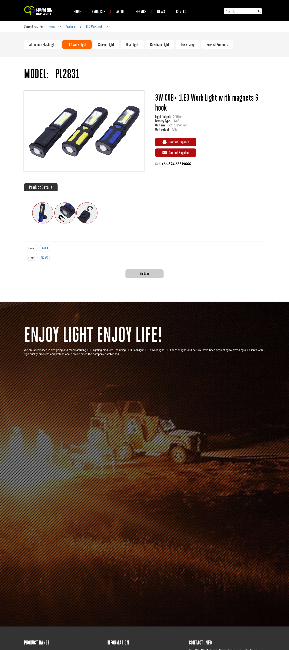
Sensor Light (106, 44)
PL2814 (44, 248)
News (161, 12)
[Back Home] (38, 5)
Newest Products (217, 44)
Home (52, 26)
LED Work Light (94, 26)
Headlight (132, 44)
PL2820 (44, 258)
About (120, 12)
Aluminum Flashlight (42, 44)
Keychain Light (159, 44)
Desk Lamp (188, 44)
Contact (182, 12)
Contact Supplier (179, 142)
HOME (77, 12)
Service (141, 12)
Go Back (144, 273)
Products (98, 12)
